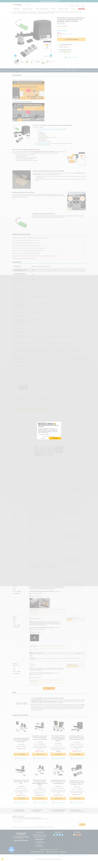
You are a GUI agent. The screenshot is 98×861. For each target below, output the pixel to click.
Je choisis (43, 438)
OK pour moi (55, 438)
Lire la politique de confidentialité (43, 434)
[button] (2, 859)
